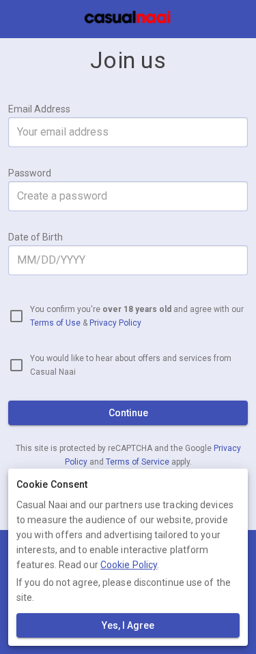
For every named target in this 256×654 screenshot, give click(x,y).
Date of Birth (35, 237)
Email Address (39, 109)
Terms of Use (55, 323)
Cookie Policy (128, 564)
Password (29, 173)
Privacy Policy (115, 323)
